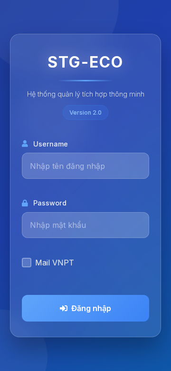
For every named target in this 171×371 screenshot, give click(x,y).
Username (50, 144)
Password (49, 203)
